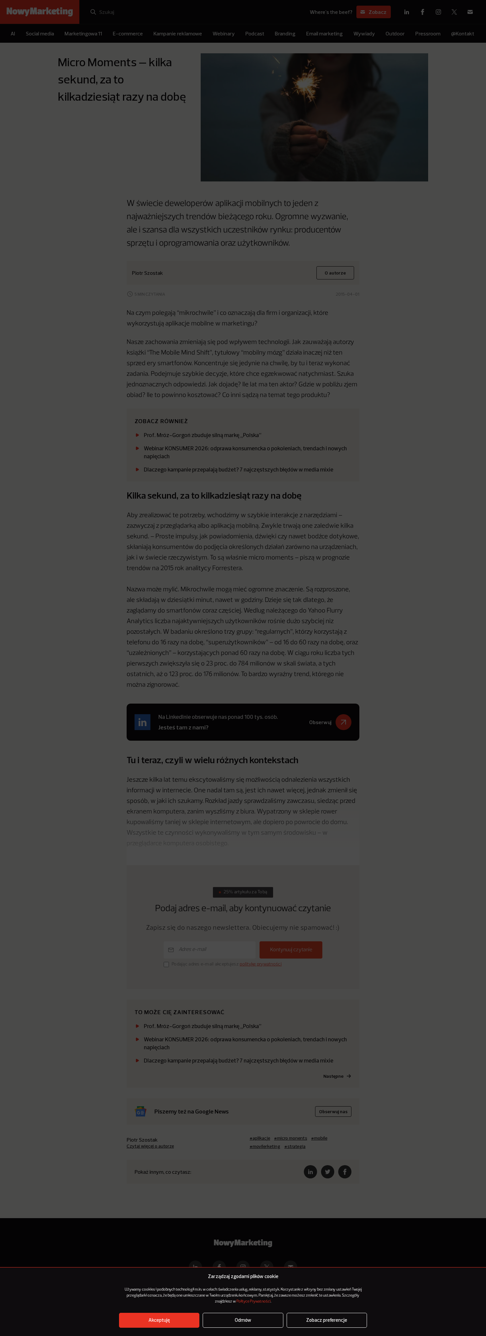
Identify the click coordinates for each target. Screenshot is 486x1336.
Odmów (243, 1320)
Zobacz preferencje (326, 1320)
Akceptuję (159, 1320)
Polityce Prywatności (253, 1301)
